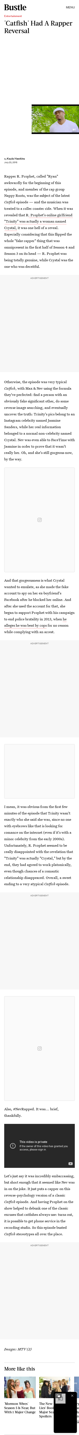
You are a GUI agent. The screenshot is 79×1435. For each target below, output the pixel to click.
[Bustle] (15, 7)
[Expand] (58, 1395)
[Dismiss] (72, 1395)
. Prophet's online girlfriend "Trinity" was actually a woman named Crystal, (38, 221)
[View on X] (39, 771)
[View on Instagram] (40, 520)
